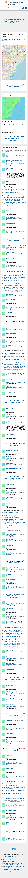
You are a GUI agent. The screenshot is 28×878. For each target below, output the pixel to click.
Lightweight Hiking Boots (12, 192)
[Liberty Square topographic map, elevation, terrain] (3, 817)
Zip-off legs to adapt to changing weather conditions (14, 637)
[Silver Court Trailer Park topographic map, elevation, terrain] (3, 219)
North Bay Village (9, 535)
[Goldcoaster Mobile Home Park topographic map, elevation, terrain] (3, 623)
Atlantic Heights (10, 656)
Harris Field (9, 379)
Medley (7, 164)
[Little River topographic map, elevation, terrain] (3, 314)
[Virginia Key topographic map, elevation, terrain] (3, 155)
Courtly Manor (10, 704)
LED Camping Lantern (11, 643)
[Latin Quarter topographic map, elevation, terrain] (3, 416)
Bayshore (8, 740)
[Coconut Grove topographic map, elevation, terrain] (3, 436)
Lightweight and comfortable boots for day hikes (14, 791)
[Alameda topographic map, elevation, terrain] (3, 388)
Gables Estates (10, 663)
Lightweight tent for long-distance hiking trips (15, 190)
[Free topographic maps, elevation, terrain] (2, 39)
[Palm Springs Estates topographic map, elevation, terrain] (3, 693)
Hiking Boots (8, 196)
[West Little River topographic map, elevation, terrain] (3, 581)
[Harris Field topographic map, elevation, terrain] (3, 381)
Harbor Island (10, 533)
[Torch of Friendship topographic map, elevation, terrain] (3, 458)
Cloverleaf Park (10, 484)
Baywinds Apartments (12, 568)
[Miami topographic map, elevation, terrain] (3, 427)
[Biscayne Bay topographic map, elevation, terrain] (3, 465)
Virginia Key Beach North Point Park (16, 246)
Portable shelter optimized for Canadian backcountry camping (15, 204)
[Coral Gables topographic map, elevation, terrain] (13, 108)
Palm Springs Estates (12, 692)
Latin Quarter (9, 415)
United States (9, 155)
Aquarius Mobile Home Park (13, 468)
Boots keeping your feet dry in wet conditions (13, 631)
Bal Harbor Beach (11, 333)
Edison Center (10, 252)
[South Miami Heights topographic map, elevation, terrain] (3, 806)
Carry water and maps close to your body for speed (15, 275)
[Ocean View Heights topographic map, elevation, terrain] (3, 824)
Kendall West (9, 574)
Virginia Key (9, 154)
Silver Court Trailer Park (12, 217)
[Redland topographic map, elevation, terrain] (3, 183)
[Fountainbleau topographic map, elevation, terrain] (3, 671)
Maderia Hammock (11, 340)
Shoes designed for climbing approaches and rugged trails (14, 357)
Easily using (15, 21)
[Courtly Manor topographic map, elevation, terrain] (3, 706)
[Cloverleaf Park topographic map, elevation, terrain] (3, 486)
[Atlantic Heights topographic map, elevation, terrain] (3, 658)
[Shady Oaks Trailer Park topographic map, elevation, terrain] (3, 301)
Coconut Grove (10, 434)
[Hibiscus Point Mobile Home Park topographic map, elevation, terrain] (3, 375)
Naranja (8, 503)
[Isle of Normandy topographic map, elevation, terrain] (3, 700)
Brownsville (9, 294)
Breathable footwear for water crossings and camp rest (14, 798)
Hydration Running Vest (11, 274)
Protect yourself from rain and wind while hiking (14, 284)
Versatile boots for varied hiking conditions (14, 516)
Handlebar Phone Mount (12, 199)
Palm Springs (9, 768)
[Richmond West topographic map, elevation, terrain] (3, 687)
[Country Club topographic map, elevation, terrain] (3, 541)
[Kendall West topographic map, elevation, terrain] (3, 576)
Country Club (9, 539)
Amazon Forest (10, 838)
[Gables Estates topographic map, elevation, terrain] (3, 665)
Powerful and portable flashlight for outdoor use (14, 360)
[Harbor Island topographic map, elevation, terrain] (3, 534)
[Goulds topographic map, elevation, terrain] (3, 330)
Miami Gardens (9, 232)
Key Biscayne (9, 168)
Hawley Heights (10, 265)
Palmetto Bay (9, 213)
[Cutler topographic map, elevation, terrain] (3, 212)
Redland (8, 181)
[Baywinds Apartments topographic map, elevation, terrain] (3, 569)
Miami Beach (8, 659)
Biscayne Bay (9, 463)
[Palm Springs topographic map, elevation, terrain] (3, 770)
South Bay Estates (11, 258)
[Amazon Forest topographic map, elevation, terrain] (3, 839)
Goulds (8, 328)
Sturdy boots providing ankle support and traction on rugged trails (14, 196)
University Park (10, 392)
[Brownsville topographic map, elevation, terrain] (3, 296)
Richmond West (10, 685)
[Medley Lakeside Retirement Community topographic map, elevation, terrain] (3, 163)
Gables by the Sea (11, 306)
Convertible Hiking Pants (12, 636)
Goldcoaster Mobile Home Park (14, 621)
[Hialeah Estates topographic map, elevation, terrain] (3, 225)
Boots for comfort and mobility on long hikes (15, 193)
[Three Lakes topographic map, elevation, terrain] (3, 499)
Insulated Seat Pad (10, 277)
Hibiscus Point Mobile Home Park (15, 373)
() (14, 126)
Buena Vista (9, 408)
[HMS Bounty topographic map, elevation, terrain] (3, 610)
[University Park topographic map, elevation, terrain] (3, 394)
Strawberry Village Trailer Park (14, 720)
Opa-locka (8, 453)
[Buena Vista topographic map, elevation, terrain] (3, 410)
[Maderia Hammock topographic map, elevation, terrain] (3, 341)
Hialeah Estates (10, 223)
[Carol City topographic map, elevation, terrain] (3, 231)
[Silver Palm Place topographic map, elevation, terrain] (3, 554)
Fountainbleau (10, 669)
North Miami (8, 302)
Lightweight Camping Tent (12, 202)
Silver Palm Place (11, 552)
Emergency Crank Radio (11, 287)
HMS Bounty (9, 608)
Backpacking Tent (9, 189)
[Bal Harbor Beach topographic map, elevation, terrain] (3, 335)
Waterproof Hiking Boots (12, 630)
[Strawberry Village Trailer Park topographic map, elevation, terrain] (3, 722)
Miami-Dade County (20, 155)
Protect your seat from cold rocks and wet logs (14, 278)
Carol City (8, 230)
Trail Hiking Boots (9, 353)
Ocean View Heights (11, 822)
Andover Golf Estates (12, 727)
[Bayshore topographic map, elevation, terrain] (3, 741)
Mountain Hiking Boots (11, 512)
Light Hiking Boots (10, 790)
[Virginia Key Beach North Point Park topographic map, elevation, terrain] (3, 247)
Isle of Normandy (10, 698)
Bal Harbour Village (10, 336)
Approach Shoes (9, 356)
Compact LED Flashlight (11, 359)
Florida (13, 155)
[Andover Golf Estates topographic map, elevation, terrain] (3, 728)
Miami (7, 156)
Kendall (7, 267)
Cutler (7, 210)
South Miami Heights (12, 804)
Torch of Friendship (11, 457)
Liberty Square (10, 816)
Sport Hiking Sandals (10, 797)
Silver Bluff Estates (11, 491)
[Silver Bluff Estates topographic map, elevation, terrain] (3, 492)
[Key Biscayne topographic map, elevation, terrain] (3, 174)
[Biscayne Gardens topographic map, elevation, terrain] (3, 812)
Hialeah (7, 226)
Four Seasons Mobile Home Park (18, 382)
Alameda (8, 386)
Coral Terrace (9, 545)
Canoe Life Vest (8, 856)
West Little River (10, 579)
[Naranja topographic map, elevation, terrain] (3, 505)
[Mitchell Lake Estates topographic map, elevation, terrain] (3, 452)
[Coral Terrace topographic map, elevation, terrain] (3, 547)
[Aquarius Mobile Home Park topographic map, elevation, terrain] (3, 470)
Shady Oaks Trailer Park (12, 299)
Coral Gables (8, 308)
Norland (14, 487)
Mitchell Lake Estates (12, 450)
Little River (9, 312)
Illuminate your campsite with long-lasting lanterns (15, 644)
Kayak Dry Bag (8, 526)
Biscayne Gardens (11, 810)
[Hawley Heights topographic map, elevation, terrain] (3, 267)
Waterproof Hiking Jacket (12, 284)
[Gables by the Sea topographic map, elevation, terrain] (3, 307)
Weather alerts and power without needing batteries (14, 288)
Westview (8, 345)
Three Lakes (9, 497)
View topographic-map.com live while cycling (13, 200)
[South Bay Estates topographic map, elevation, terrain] (3, 260)
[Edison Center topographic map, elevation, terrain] (3, 254)
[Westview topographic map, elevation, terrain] (3, 347)
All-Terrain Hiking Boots (11, 516)
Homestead (8, 382)
